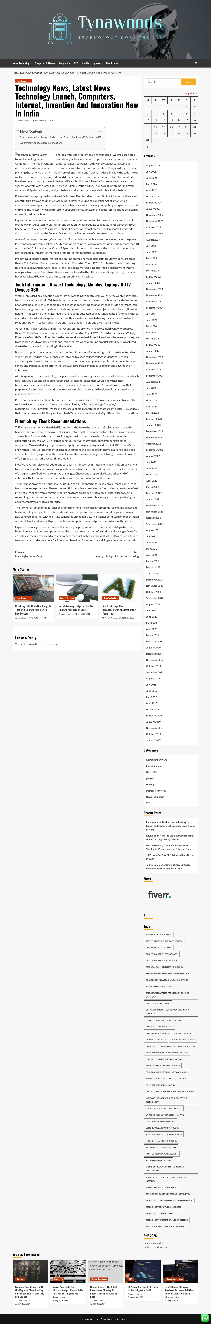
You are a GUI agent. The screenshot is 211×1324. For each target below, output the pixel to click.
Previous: (28, 554)
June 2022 (151, 468)
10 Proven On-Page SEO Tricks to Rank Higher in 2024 (170, 857)
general (98, 63)
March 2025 (152, 270)
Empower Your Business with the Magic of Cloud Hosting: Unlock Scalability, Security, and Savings (170, 826)
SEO (76, 63)
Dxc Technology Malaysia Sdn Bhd (177, 1046)
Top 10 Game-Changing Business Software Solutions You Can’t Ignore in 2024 (168, 866)
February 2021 (154, 567)
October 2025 (153, 227)
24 (147, 133)
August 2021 (153, 530)
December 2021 (154, 505)
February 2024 (154, 344)
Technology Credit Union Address (163, 1207)
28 (179, 133)
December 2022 (154, 431)
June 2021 (151, 542)
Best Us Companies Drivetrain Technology (167, 973)
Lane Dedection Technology (160, 1121)
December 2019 (154, 653)
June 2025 (151, 252)
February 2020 (154, 641)
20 (171, 126)
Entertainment (154, 766)
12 (163, 120)
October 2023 (153, 369)
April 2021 (151, 554)
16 (194, 120)
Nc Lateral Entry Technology (161, 1147)
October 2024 (153, 301)
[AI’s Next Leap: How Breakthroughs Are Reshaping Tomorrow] (120, 588)
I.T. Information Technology (160, 1085)
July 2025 (151, 245)
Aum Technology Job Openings (161, 960)
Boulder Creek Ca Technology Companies (167, 980)
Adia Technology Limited (158, 947)
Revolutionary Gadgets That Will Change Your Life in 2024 (76, 608)
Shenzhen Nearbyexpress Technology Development (165, 1169)
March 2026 (152, 196)
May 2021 (151, 548)
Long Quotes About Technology (162, 1128)
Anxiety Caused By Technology (161, 954)
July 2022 (151, 462)
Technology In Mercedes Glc (160, 1213)
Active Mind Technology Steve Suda (164, 941)
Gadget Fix (64, 63)
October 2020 (153, 592)
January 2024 (153, 351)
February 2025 (154, 276)
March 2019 (152, 709)
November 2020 (154, 585)
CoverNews (107, 1319)
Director (150, 1046)
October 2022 (153, 443)
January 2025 (153, 283)
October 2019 (153, 666)
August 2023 (153, 381)
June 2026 (151, 177)
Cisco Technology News (158, 1003)
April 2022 (151, 480)
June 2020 (151, 616)
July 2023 (151, 388)
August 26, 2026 (127, 617)
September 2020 (155, 598)
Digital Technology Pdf (183, 1039)
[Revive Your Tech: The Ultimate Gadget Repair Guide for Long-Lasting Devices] (68, 1271)
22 (186, 126)
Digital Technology (156, 1039)
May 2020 (151, 622)
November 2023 (154, 363)
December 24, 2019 (43, 120)
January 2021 (153, 573)
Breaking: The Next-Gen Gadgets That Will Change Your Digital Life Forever (33, 609)
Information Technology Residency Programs (170, 1091)
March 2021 (152, 561)
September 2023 (155, 375)
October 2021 (153, 517)
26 (163, 133)
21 (179, 126)
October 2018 (153, 734)
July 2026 (151, 171)
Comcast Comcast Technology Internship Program (167, 1012)
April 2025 (151, 264)
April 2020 (151, 629)
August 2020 (153, 604)
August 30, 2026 (40, 617)
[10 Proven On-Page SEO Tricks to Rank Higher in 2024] (143, 1271)
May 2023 (151, 400)
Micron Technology (156, 790)
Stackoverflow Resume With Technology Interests (167, 1179)
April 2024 (151, 332)
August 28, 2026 (84, 614)
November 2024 (154, 295)
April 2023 (151, 406)
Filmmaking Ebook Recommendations (42, 142)
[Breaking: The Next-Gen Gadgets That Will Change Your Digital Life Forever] (33, 588)
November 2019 (154, 660)
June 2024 (151, 320)
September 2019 (155, 672)
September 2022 (155, 449)
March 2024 (152, 338)
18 (155, 126)
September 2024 (155, 307)
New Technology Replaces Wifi (161, 1154)
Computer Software (44, 63)
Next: (117, 554)
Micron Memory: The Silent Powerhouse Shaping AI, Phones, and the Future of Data (168, 847)
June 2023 (151, 394)
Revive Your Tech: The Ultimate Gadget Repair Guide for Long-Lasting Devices (170, 837)
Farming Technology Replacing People (166, 1078)
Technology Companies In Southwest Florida (169, 1200)
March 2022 (152, 486)
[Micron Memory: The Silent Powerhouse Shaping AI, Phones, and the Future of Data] (105, 1271)
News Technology (22, 63)
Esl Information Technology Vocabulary (167, 1072)
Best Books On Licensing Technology (164, 967)
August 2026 (153, 165)
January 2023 (153, 425)
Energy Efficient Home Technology (164, 1059)
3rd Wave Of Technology (158, 934)
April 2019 (151, 703)
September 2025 (155, 233)
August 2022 (153, 456)
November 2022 (154, 437)
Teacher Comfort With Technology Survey (168, 1194)
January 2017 (153, 740)
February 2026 (154, 202)
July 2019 (151, 684)
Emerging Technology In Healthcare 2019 (167, 1052)
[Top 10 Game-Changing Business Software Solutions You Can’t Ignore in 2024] (180, 1271)
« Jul (146, 146)
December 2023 (154, 357)
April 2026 (151, 190)
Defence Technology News (159, 1026)
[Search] (196, 63)
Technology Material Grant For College (167, 1220)
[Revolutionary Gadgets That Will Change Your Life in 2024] (77, 588)
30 (194, 133)
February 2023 (154, 418)
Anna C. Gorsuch (25, 120)
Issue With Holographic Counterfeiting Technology (166, 1100)
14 (179, 120)
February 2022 (154, 493)
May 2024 (151, 326)
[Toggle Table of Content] (98, 131)
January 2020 (153, 647)
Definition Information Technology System (168, 1033)
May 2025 (151, 258)
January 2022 (153, 499)
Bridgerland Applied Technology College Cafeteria (167, 995)
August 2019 (153, 678)
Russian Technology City (158, 1160)
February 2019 (154, 715)
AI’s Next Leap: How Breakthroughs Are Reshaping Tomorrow (119, 609)
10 (147, 120)
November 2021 (154, 511)
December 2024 (154, 289)
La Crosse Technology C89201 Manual (165, 1115)
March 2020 (152, 635)
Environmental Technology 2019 (163, 1065)
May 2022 (151, 474)
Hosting (86, 63)
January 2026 (153, 208)
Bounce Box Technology (158, 986)
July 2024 (151, 313)
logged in (33, 643)
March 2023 (152, 412)
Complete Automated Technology (163, 1020)
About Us (110, 63)
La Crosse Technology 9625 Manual (164, 1108)
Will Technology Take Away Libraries (165, 1226)
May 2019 (151, 697)
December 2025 (154, 215)
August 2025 (153, 239)
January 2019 (153, 721)
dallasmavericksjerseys (156, 1246)
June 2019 (151, 690)
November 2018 (154, 728)
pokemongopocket (154, 1242)
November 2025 (154, 221)
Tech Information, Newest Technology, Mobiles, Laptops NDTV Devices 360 (61, 137)
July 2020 (151, 610)
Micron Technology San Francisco (164, 1134)
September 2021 (155, 524)
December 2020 (154, 579)
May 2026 (151, 184)
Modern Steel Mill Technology (161, 1141)
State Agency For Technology (161, 1187)
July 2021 (151, 536)
